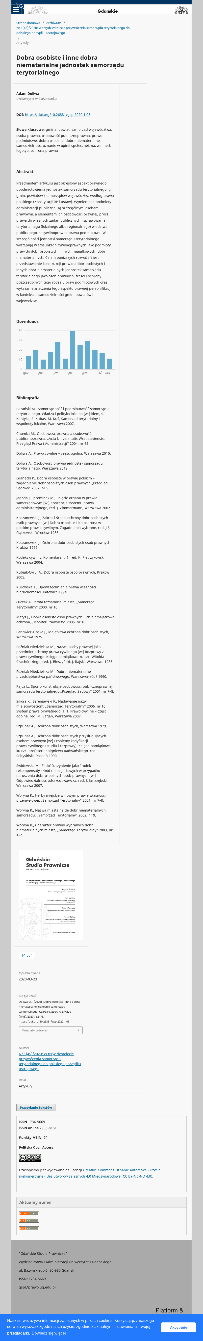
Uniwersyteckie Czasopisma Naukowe (58, 6)
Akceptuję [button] (178, 1327)
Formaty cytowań (35, 1030)
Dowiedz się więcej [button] (49, 1333)
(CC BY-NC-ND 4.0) (137, 1176)
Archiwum (53, 23)
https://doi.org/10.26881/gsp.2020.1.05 (57, 114)
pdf (28, 955)
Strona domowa (28, 23)
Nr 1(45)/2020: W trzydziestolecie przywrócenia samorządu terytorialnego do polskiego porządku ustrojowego (73, 30)
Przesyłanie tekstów (36, 1107)
